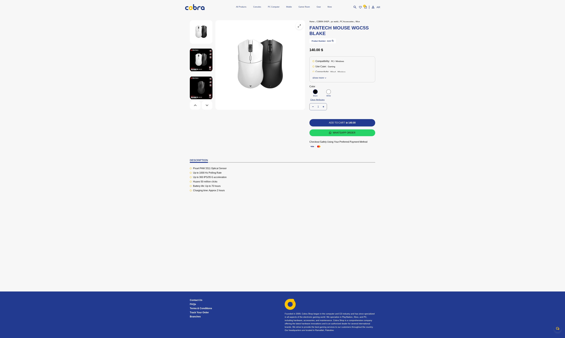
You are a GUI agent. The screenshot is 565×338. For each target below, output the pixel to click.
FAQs (193, 304)
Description (199, 160)
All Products (241, 7)
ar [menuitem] (378, 7)
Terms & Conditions (201, 308)
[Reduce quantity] (313, 106)
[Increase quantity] (323, 106)
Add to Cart (342, 122)
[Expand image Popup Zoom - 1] (299, 25)
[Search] (355, 7)
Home (311, 21)
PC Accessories (347, 21)
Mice (358, 21)
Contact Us (196, 300)
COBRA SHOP (322, 21)
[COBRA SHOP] (199, 7)
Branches (195, 316)
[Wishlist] (360, 7)
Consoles (257, 7)
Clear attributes (317, 99)
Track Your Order (199, 312)
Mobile (289, 7)
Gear (319, 7)
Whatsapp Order (344, 132)
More (330, 7)
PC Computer (273, 7)
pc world (334, 21)
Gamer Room (304, 7)
